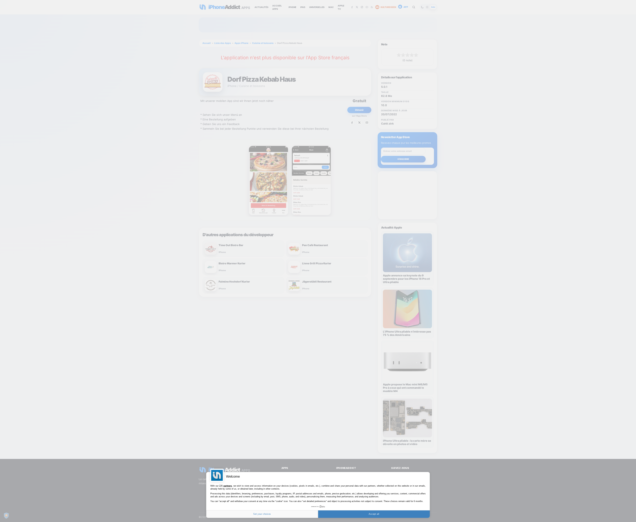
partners (227, 486)
